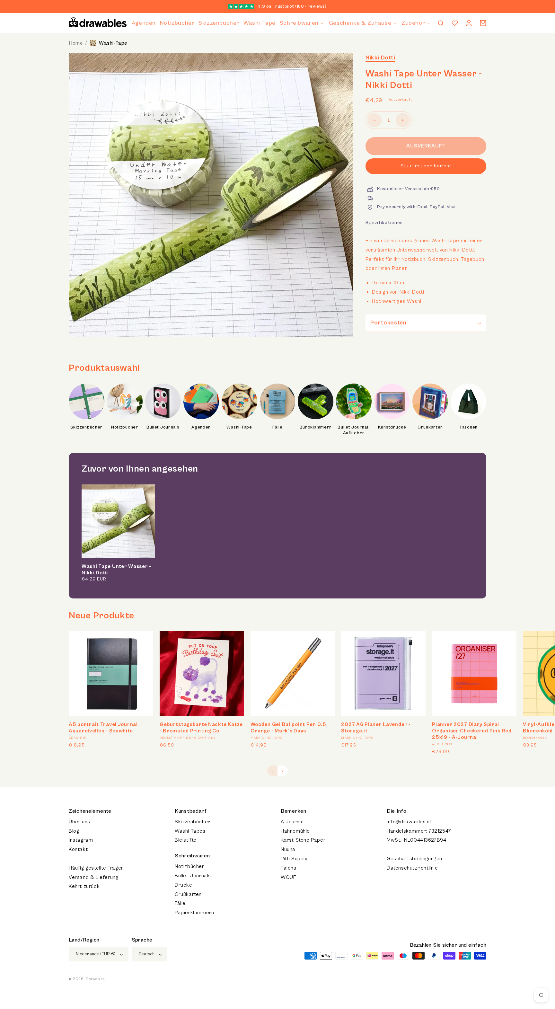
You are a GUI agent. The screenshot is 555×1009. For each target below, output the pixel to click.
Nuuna (288, 849)
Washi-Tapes (190, 831)
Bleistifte (186, 840)
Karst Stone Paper (303, 840)
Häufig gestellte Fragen (96, 868)
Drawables (95, 979)
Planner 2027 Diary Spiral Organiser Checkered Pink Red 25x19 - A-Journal (471, 730)
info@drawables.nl (409, 822)
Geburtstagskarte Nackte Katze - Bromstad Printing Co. (201, 727)
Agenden (201, 427)
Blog (74, 831)
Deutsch (147, 954)
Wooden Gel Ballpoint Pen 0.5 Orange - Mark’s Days (288, 727)
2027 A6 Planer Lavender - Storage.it (375, 727)
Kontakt (78, 849)
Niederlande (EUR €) (96, 954)
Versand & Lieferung (93, 877)
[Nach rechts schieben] (283, 771)
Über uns (79, 822)
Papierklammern (194, 913)
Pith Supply (294, 859)
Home (76, 43)
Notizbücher (124, 427)
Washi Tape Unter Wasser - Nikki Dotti (116, 569)
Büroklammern (316, 427)
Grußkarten (430, 427)
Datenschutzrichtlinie (412, 868)
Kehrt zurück (84, 886)
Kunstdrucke (392, 427)
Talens (288, 868)
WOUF (288, 877)
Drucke (183, 885)
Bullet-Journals (193, 876)
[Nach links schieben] (272, 771)
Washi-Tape (113, 43)
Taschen (468, 427)
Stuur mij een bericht (426, 166)
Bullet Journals (163, 427)
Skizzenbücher (86, 427)
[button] (302, 23)
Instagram (81, 840)
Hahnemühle (295, 831)
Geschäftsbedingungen (414, 859)
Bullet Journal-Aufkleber (354, 430)
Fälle (277, 427)
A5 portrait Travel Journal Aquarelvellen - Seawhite (103, 727)
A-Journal (292, 822)
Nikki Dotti (380, 57)
